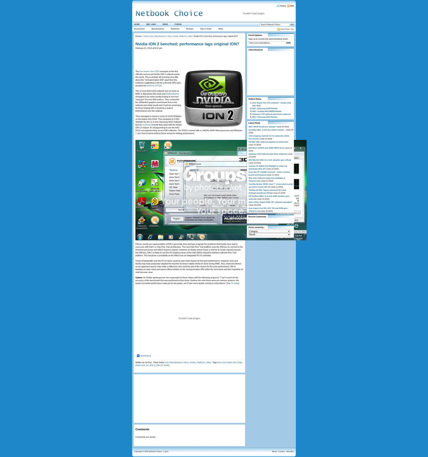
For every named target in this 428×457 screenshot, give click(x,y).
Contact (281, 451)
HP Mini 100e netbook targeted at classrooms (268, 142)
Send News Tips (287, 29)
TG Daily (235, 283)
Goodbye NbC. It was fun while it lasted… (267, 130)
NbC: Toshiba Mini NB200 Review (267, 111)
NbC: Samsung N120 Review (264, 108)
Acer (151, 36)
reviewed (146, 125)
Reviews (189, 29)
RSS (292, 6)
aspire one (140, 365)
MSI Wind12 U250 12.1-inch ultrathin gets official (270, 160)
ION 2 (152, 365)
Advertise (290, 451)
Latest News (254, 123)
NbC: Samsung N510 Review (264, 117)
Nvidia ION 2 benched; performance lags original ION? (187, 44)
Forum (178, 24)
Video (220, 29)
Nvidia (175, 36)
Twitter (283, 6)
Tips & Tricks (205, 29)
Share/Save (145, 356)
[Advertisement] (189, 57)
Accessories (139, 29)
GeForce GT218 (154, 86)
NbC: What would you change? (262, 127)
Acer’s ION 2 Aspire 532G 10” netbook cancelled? (270, 202)
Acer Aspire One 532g (232, 362)
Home (137, 24)
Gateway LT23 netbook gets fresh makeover (271, 114)
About (274, 451)
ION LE (159, 365)
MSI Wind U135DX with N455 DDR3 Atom (266, 148)
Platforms (175, 29)
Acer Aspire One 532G (149, 71)
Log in (166, 451)
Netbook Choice (155, 451)
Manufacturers (157, 29)
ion (147, 365)
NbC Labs (151, 24)
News (165, 24)
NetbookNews (172, 94)
